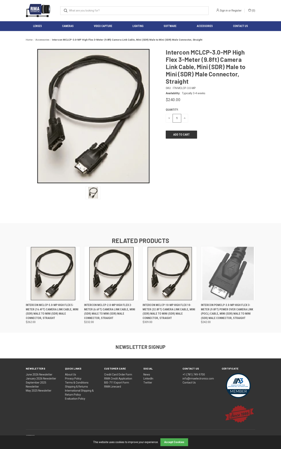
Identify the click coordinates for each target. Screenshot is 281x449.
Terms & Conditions (77, 382)
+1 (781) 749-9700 (194, 374)
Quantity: (172, 109)
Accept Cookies (174, 442)
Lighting (137, 26)
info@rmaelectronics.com (198, 378)
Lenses (37, 26)
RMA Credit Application (118, 378)
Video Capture (103, 26)
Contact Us (189, 382)
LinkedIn (148, 378)
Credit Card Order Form (118, 374)
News (146, 374)
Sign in (224, 10)
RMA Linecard (112, 386)
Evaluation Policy (75, 398)
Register (236, 10)
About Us (70, 374)
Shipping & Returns (76, 386)
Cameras (68, 26)
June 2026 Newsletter (39, 374)
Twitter (147, 382)
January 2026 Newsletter (41, 378)
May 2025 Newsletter (38, 390)
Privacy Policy (73, 378)
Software (170, 26)
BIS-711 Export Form (116, 382)
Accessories (205, 26)
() (253, 10)
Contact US (240, 26)
